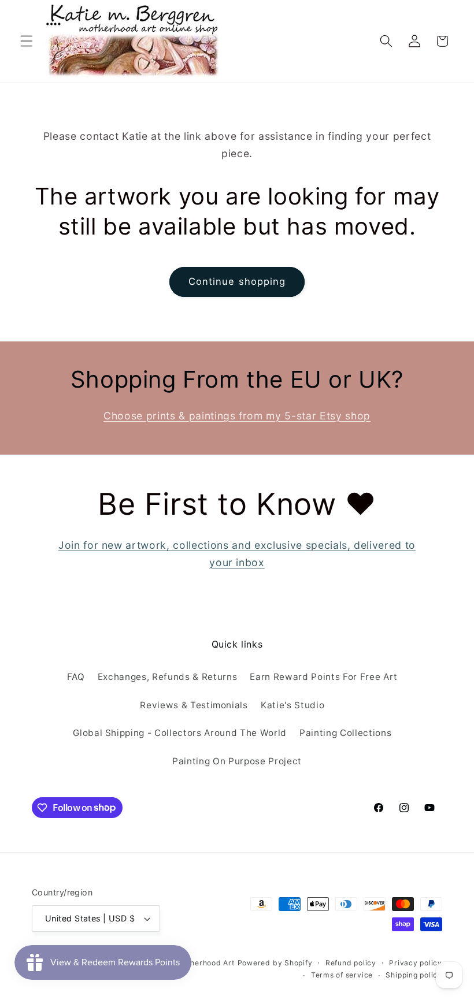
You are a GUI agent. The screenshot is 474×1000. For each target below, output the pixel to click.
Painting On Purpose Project (237, 761)
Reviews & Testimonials (194, 705)
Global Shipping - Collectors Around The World (180, 732)
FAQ (76, 676)
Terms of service (342, 975)
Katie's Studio (292, 705)
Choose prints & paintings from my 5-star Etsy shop (237, 416)
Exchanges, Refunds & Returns (167, 676)
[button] (26, 41)
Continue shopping (237, 281)
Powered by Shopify (275, 962)
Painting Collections (345, 732)
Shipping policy (414, 975)
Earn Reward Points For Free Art (323, 676)
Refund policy (350, 962)
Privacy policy (415, 962)
